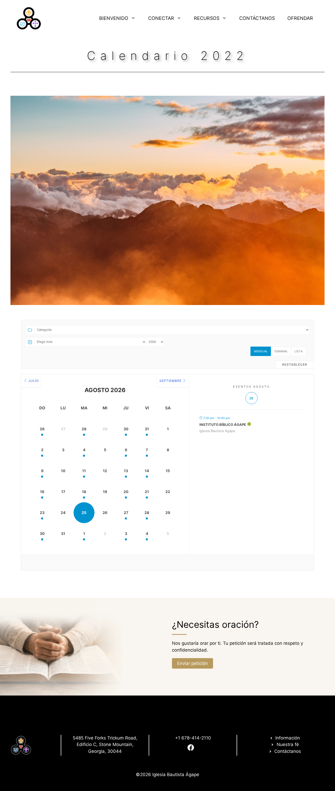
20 (126, 491)
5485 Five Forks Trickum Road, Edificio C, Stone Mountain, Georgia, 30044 (105, 744)
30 (126, 429)
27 (126, 512)
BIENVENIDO (113, 18)
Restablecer (294, 364)
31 (147, 429)
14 (147, 470)
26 (42, 429)
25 (84, 512)
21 (147, 491)
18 (84, 491)
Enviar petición (192, 663)
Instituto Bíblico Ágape (222, 424)
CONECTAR (161, 18)
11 (84, 470)
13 (126, 470)
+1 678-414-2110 (193, 738)
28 (84, 429)
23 (42, 512)
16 (42, 491)
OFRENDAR (300, 18)
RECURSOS (206, 18)
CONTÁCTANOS (257, 18)
